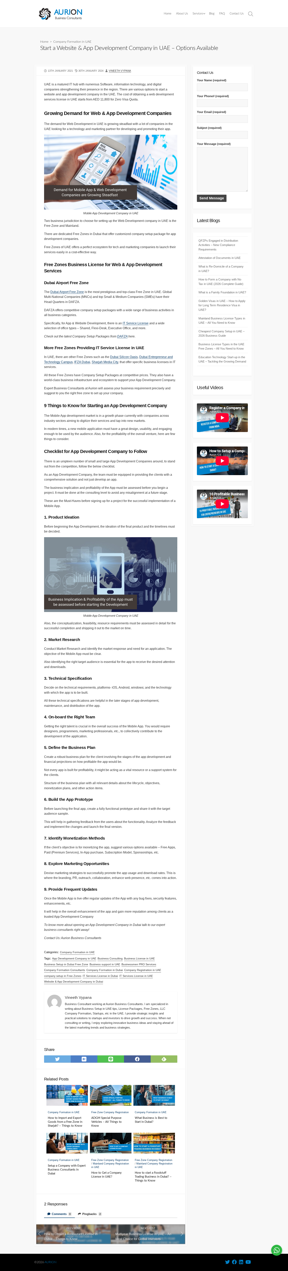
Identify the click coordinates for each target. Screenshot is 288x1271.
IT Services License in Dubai (100, 975)
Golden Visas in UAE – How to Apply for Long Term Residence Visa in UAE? (221, 305)
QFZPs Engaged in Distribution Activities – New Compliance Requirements (218, 245)
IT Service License (136, 323)
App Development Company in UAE (74, 958)
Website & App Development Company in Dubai (73, 981)
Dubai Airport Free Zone (67, 292)
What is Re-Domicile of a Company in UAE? (221, 269)
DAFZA (122, 336)
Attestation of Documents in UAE (219, 257)
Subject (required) (209, 127)
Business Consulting (110, 958)
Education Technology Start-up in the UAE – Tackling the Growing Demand (222, 359)
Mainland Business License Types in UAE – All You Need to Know (221, 321)
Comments (61, 1214)
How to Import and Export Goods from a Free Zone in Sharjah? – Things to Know (65, 1121)
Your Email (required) (211, 112)
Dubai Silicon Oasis (124, 357)
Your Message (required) (214, 144)
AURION (50, 1262)
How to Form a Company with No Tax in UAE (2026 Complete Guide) (220, 282)
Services (198, 13)
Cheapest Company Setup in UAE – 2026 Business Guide (221, 333)
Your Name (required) (211, 80)
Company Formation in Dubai (104, 970)
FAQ (222, 13)
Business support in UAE (105, 964)
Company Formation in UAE (72, 41)
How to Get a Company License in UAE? (106, 1174)
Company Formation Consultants (64, 970)
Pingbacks (91, 1214)
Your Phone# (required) (213, 96)
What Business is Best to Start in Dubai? (151, 1119)
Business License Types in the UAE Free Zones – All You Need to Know (221, 346)
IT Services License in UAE (136, 975)
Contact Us (237, 13)
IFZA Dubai (82, 362)
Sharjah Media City (105, 362)
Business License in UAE (139, 958)
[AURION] (60, 14)
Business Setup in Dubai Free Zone (66, 964)
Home (167, 13)
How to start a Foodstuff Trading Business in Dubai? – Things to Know (153, 1176)
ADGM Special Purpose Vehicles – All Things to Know (106, 1121)
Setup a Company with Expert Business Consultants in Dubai (67, 1169)
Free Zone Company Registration (110, 1112)
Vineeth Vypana (120, 70)
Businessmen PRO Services (138, 964)
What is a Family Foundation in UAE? (222, 292)
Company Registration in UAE (142, 970)
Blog (212, 13)
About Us (182, 13)
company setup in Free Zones (62, 975)
